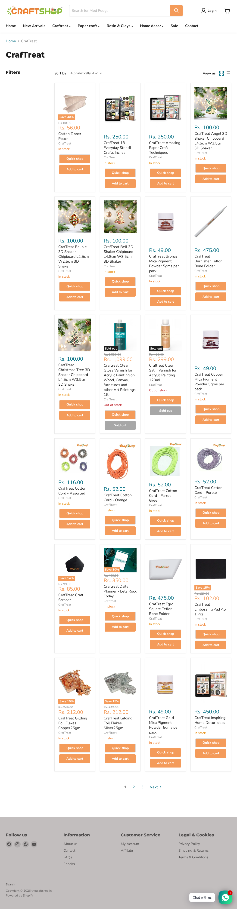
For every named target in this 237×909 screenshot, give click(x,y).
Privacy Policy (189, 843)
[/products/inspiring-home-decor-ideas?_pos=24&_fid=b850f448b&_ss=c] (210, 683)
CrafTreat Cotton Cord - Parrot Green (163, 495)
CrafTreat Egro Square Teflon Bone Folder (161, 609)
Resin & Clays (119, 25)
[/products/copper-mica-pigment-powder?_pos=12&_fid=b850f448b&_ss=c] (210, 340)
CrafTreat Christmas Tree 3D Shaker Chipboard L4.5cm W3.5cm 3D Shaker (74, 374)
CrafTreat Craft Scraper (70, 597)
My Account (130, 843)
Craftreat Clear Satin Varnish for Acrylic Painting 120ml (163, 373)
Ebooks (69, 864)
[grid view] (221, 73)
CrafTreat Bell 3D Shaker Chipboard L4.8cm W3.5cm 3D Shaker (118, 254)
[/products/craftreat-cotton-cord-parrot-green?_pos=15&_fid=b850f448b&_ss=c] (165, 459)
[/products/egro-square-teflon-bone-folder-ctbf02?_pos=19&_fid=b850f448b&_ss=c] (165, 569)
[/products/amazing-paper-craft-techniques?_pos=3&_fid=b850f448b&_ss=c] (165, 108)
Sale (174, 25)
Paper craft (88, 25)
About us (70, 843)
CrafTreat (64, 143)
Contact (191, 25)
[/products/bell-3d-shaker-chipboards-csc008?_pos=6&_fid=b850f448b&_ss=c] (120, 216)
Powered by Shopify (19, 896)
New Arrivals (34, 25)
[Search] (176, 10)
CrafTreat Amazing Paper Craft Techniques (164, 147)
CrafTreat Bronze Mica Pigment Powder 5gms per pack (164, 263)
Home (11, 25)
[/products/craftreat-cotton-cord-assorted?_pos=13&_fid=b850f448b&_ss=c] (74, 458)
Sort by (60, 73)
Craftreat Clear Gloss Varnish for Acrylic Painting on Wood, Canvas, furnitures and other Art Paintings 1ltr (120, 380)
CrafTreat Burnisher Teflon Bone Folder (208, 261)
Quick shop (74, 159)
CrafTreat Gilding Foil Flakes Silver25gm (118, 723)
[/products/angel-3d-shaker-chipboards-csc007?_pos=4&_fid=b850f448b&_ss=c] (210, 103)
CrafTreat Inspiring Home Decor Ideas (209, 720)
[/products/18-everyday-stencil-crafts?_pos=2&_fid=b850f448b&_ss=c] (120, 108)
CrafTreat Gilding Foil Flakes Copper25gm (72, 723)
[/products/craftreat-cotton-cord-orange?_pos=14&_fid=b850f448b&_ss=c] (120, 461)
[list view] (228, 73)
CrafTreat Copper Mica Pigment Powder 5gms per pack (209, 382)
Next (154, 787)
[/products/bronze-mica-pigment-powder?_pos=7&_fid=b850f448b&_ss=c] (165, 221)
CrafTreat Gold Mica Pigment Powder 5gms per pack (164, 725)
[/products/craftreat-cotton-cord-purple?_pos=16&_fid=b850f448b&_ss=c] (210, 458)
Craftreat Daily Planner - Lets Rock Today (120, 591)
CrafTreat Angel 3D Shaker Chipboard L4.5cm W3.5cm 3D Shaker (210, 141)
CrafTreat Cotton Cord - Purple (208, 490)
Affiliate (127, 850)
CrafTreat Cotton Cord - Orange (118, 498)
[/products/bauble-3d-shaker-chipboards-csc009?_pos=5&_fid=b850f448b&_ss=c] (74, 216)
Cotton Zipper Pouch (69, 136)
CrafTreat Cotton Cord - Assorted (72, 491)
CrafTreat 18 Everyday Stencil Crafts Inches (117, 147)
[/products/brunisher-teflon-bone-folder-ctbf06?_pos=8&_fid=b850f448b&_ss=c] (210, 221)
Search (10, 884)
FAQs (67, 857)
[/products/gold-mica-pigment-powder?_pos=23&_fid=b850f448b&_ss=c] (165, 683)
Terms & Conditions (193, 857)
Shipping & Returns (193, 850)
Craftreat (60, 25)
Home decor (151, 25)
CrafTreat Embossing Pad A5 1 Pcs (210, 609)
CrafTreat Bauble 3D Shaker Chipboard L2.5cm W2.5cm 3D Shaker (73, 256)
